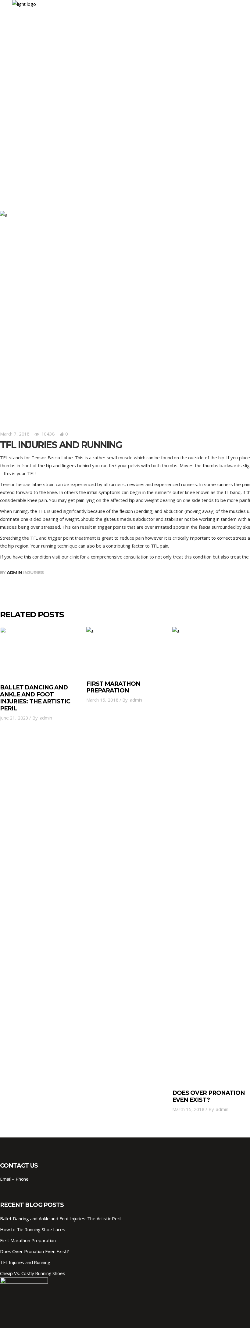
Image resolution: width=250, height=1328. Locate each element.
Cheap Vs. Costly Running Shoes (32, 1273)
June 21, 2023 (14, 718)
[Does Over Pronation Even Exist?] (210, 855)
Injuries (33, 572)
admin (14, 572)
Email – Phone (14, 1179)
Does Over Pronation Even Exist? (208, 1096)
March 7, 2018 (15, 434)
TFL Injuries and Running (25, 1262)
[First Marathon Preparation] (124, 650)
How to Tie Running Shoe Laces (32, 1229)
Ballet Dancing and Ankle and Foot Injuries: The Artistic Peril (35, 698)
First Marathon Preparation (113, 687)
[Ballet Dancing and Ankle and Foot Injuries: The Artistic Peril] (38, 652)
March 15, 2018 (102, 700)
